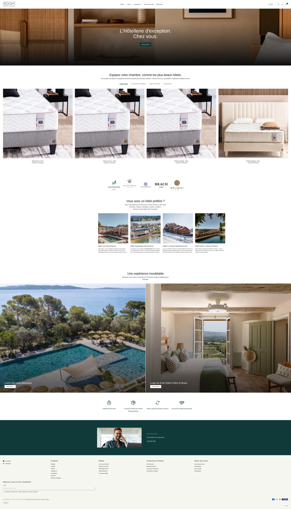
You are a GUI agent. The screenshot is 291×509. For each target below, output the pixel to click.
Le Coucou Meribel (104, 464)
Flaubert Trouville (103, 466)
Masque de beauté (56, 478)
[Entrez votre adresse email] (94, 488)
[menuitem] (122, 4)
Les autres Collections (153, 468)
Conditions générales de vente (32, 499)
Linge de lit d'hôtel (154, 84)
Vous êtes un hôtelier (152, 471)
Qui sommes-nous (149, 4)
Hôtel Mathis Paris (104, 468)
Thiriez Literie (124, 84)
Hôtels (122, 4)
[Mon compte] (282, 4)
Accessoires (137, 4)
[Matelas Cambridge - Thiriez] (181, 123)
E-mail (4, 485)
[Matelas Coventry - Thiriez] (109, 123)
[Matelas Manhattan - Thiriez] (253, 123)
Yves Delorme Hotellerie (138, 84)
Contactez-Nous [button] (151, 441)
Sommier (53, 475)
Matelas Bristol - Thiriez (38, 161)
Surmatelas (54, 473)
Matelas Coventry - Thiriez (109, 161)
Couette (53, 466)
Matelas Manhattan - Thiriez (253, 161)
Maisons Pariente (151, 466)
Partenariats (159, 4)
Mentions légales (45, 499)
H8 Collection (150, 464)
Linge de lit (54, 471)
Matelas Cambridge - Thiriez (181, 161)
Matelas (53, 464)
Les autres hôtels (103, 473)
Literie (129, 4)
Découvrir (10, 386)
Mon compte (198, 468)
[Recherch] (278, 4)
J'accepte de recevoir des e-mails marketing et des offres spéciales (21, 491)
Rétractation (198, 471)
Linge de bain (168, 84)
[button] (145, 44)
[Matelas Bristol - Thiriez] (38, 123)
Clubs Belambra (103, 471)
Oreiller (53, 468)
